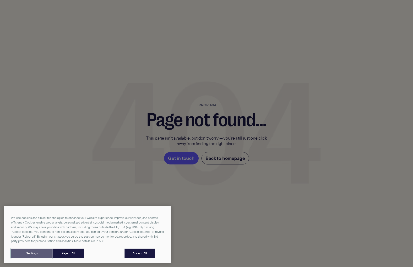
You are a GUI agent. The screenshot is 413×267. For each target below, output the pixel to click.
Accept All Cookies (139, 253)
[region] (87, 234)
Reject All (68, 253)
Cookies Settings (32, 253)
